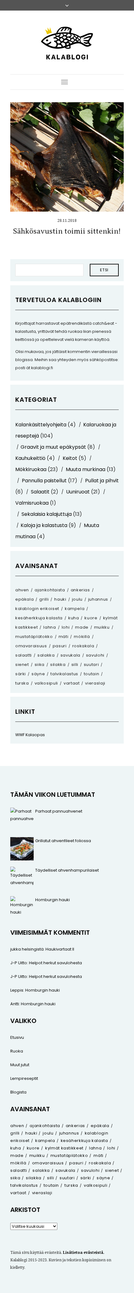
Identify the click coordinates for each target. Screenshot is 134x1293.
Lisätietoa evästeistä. (83, 1252)
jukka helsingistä (27, 949)
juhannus (98, 599)
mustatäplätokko (34, 637)
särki (20, 674)
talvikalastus (64, 674)
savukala (70, 655)
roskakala (83, 646)
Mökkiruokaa (30, 469)
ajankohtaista (50, 590)
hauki (60, 599)
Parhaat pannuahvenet (58, 811)
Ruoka (16, 1051)
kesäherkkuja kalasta (39, 618)
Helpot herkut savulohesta (55, 963)
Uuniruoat (78, 491)
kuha (73, 618)
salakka (46, 655)
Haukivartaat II (59, 949)
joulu (77, 599)
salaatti (23, 655)
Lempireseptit (24, 1078)
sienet (22, 664)
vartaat (72, 683)
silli (74, 664)
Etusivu (17, 1037)
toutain (91, 674)
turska (22, 683)
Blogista (18, 1092)
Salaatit (40, 491)
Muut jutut (19, 1065)
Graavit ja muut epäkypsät (53, 447)
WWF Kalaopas (30, 734)
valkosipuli (46, 683)
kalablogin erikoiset (37, 609)
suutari (91, 664)
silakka (58, 664)
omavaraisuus (31, 646)
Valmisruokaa (32, 503)
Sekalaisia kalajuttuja (47, 514)
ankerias (80, 590)
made (82, 627)
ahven (22, 590)
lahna (49, 627)
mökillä (82, 637)
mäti (64, 637)
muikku (102, 627)
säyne (38, 674)
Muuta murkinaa (85, 469)
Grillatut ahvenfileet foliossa (63, 841)
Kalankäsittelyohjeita (40, 424)
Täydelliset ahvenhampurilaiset (67, 870)
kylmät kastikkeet (64, 1148)
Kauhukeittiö (30, 458)
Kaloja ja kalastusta (44, 525)
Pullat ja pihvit (102, 480)
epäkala (24, 599)
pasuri (60, 646)
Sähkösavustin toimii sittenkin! (67, 231)
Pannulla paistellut (44, 480)
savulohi (95, 655)
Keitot (70, 458)
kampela (75, 609)
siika (40, 664)
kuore (90, 618)
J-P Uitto (18, 963)
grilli (44, 599)
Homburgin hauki (52, 900)
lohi (66, 627)
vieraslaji (95, 683)
